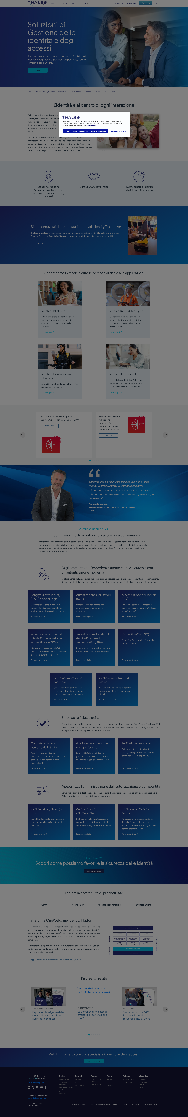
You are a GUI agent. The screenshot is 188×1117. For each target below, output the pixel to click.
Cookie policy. (92, 125)
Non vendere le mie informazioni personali (93, 131)
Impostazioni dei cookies (118, 131)
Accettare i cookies (70, 131)
